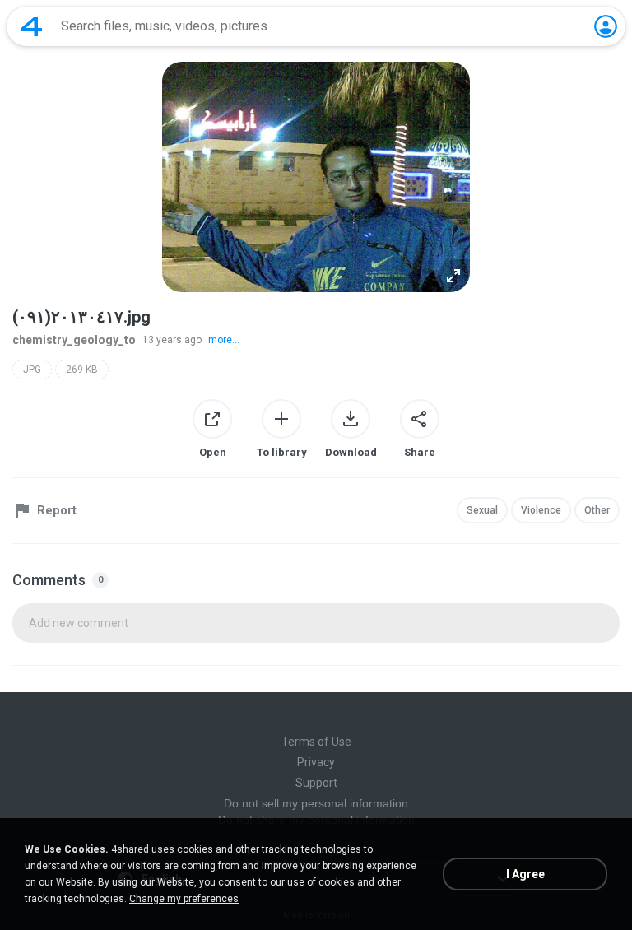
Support (316, 782)
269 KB (82, 369)
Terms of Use (316, 741)
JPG (32, 369)
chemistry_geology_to (74, 339)
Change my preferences (184, 898)
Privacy (316, 762)
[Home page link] (31, 26)
